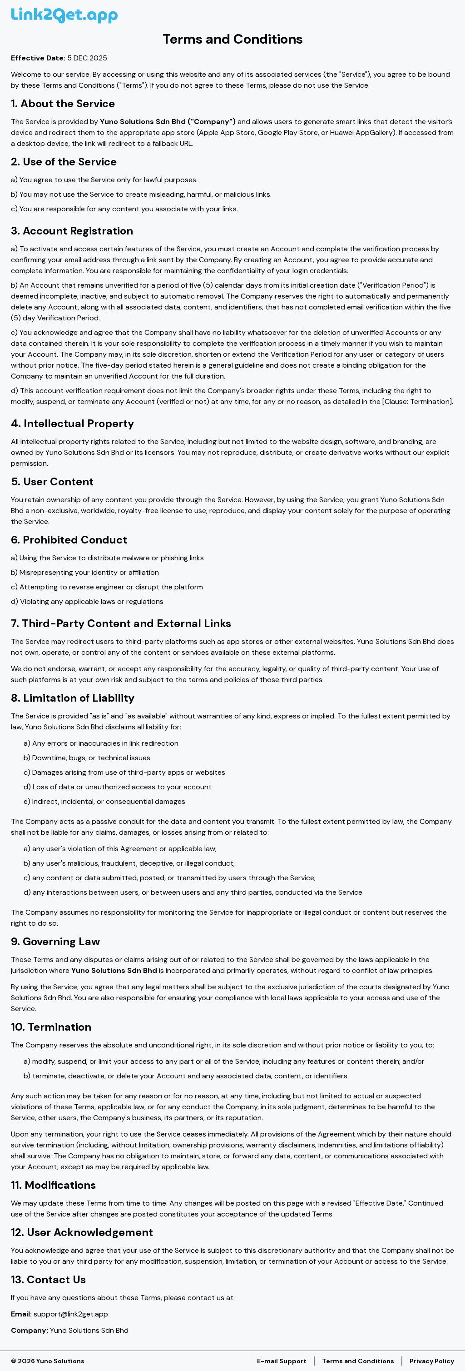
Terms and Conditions (358, 1361)
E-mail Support (282, 1361)
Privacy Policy (432, 1361)
